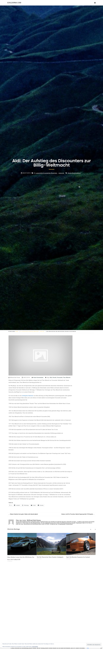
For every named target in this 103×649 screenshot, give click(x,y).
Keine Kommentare (74, 173)
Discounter (60, 377)
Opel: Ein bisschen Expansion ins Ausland (48, 557)
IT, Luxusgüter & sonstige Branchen (45, 173)
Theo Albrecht (66, 377)
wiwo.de (61, 173)
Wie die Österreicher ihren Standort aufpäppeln (20, 557)
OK (88, 648)
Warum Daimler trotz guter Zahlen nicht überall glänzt (23, 514)
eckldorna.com (14, 3)
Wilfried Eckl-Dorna (34, 520)
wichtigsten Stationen (27, 395)
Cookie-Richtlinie (35, 646)
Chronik (54, 377)
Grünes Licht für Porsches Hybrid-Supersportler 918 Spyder (77, 514)
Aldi (51, 377)
